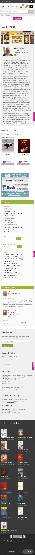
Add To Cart (4, 162)
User (9, 1)
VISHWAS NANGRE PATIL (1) (13, 254)
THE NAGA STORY (5, 503)
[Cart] (20, 7)
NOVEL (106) (8, 209)
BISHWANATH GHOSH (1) (12, 273)
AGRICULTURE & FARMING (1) (13, 213)
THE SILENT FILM (22, 476)
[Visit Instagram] (20, 536)
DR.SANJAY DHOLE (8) (11, 256)
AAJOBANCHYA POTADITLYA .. (9, 530)
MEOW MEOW (4, 476)
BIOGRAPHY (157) (9, 218)
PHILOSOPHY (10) (9, 211)
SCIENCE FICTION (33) (11, 225)
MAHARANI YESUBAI (23, 462)
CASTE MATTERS (5, 450)
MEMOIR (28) (8, 220)
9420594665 (16, 412)
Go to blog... (6, 364)
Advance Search (5, 15)
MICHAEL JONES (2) (10, 277)
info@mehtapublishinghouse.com (12, 387)
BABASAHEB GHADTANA (7, 437)
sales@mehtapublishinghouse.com (12, 389)
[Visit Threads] (24, 536)
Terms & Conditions (21, 541)
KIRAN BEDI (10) (9, 261)
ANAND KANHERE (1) (10, 275)
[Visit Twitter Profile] (14, 536)
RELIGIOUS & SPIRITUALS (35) (13, 227)
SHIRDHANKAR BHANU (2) (12, 266)
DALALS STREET (5, 491)
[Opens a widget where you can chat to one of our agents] (28, 551)
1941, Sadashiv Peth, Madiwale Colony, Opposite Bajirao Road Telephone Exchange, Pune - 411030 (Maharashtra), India (17, 377)
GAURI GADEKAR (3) (10, 263)
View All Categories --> (11, 232)
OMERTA (8, 154)
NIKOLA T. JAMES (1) (10, 268)
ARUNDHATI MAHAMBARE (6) (13, 259)
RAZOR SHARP (21, 503)
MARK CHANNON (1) (10, 270)
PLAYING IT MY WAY (23, 450)
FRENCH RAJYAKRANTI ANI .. (8, 462)
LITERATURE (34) (9, 229)
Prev (4, 41)
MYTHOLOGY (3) (9, 216)
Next (7, 41)
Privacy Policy (10, 541)
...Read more (19, 306)
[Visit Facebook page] (11, 536)
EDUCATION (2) (9, 222)
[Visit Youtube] (17, 536)
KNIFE (19, 491)
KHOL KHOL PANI (5, 516)
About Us (3, 541)
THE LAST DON (24, 154)
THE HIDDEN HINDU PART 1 (25, 437)
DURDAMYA (11, 291)
